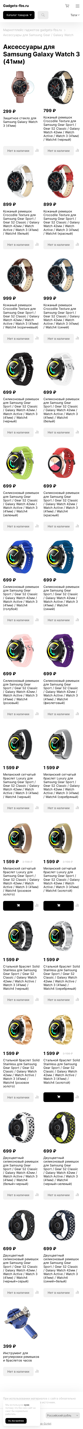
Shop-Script (43, 1423)
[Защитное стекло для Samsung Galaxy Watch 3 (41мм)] (21, 87)
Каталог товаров (17, 15)
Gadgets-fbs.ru (16, 6)
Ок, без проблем (16, 1421)
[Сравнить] (37, 151)
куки (26, 1404)
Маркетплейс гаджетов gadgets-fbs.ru (32, 29)
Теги (73, 15)
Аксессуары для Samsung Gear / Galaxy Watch (38, 34)
